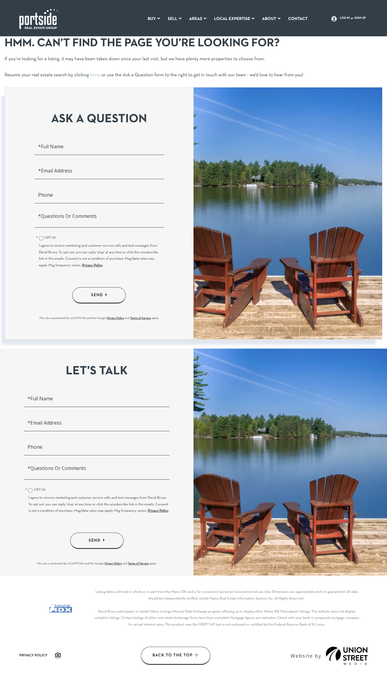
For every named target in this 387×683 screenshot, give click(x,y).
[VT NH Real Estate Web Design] (347, 656)
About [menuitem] (269, 19)
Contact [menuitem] (298, 19)
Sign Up (360, 18)
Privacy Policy (92, 265)
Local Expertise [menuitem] (232, 19)
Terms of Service (140, 318)
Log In (345, 18)
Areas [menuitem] (195, 19)
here (94, 75)
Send (97, 295)
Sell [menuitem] (172, 19)
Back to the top (172, 655)
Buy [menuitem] (152, 19)
